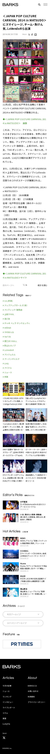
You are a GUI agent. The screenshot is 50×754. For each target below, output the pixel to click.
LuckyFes (6, 724)
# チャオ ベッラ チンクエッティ (16, 323)
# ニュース (7, 372)
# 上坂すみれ (8, 314)
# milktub (7, 327)
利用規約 (31, 696)
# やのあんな (8, 332)
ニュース (6, 691)
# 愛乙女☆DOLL (10, 341)
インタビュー (8, 702)
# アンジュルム (9, 354)
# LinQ (6, 363)
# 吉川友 (6, 318)
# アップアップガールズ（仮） (15, 305)
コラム (5, 713)
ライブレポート (9, 707)
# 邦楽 (5, 376)
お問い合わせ (33, 691)
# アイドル (7, 368)
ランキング (7, 696)
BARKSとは (32, 685)
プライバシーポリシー (36, 702)
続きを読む (42, 285)
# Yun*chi (7, 336)
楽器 (4, 718)
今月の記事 (7, 685)
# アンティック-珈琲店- (13, 309)
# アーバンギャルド (11, 359)
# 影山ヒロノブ (9, 345)
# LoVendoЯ (8, 350)
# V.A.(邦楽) (8, 301)
